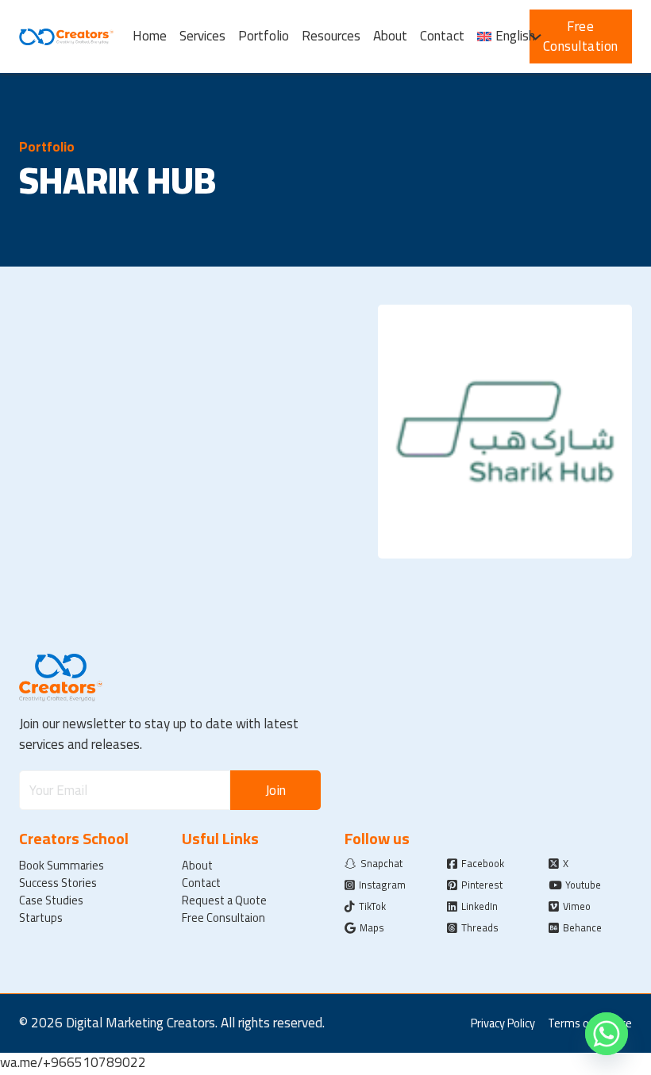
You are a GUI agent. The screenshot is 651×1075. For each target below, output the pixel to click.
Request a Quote (224, 900)
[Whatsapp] (606, 1033)
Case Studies (51, 900)
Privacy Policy (503, 1023)
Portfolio (263, 36)
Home (150, 36)
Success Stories (58, 883)
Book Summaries (61, 865)
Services (202, 36)
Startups (41, 918)
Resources (331, 36)
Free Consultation (580, 36)
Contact (442, 36)
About (390, 36)
